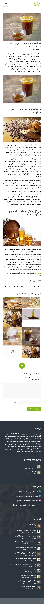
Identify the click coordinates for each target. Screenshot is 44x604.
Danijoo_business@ (23, 496)
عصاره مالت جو (19, 47)
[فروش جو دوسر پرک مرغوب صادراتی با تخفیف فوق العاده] (12, 351)
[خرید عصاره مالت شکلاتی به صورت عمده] (31, 336)
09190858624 (24, 492)
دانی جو (32, 601)
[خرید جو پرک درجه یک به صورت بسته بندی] (12, 336)
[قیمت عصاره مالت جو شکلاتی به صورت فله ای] (12, 318)
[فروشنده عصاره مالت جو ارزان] (12, 303)
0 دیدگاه (28, 47)
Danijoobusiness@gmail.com (23, 505)
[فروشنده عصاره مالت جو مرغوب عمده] (22, 27)
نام (15, 402)
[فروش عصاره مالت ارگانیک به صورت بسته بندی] (31, 314)
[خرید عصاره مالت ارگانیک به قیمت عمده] (31, 351)
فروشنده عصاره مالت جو (27, 273)
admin (34, 49)
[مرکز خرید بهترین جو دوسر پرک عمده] (31, 302)
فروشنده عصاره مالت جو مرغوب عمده (25, 43)
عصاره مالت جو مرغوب (9, 47)
